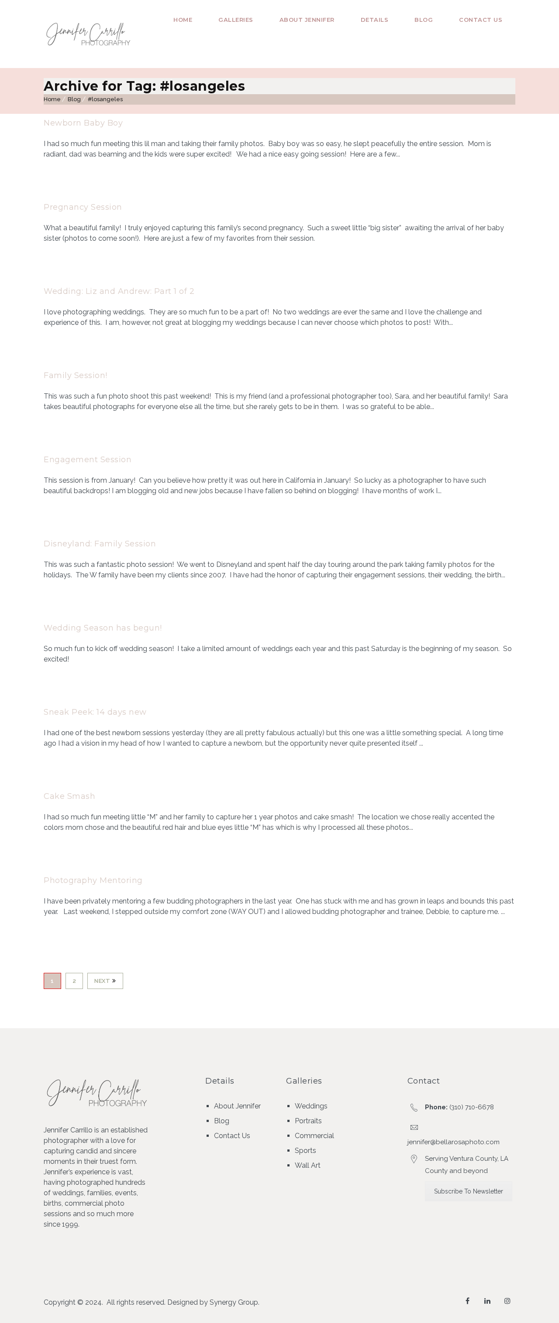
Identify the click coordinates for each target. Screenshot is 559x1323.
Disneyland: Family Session (100, 544)
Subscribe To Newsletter (468, 1191)
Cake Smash (69, 796)
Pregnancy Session (83, 207)
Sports (305, 1150)
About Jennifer (307, 19)
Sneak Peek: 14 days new (95, 712)
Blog (423, 19)
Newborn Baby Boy (83, 123)
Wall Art (308, 1165)
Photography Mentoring (93, 880)
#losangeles (105, 99)
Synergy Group (234, 1302)
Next (102, 981)
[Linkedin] (487, 1301)
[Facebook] (467, 1301)
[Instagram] (507, 1301)
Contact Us (480, 19)
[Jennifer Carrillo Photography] (89, 34)
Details (375, 19)
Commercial (314, 1136)
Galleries (235, 19)
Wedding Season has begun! (103, 628)
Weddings (311, 1106)
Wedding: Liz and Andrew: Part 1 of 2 (119, 291)
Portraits (308, 1121)
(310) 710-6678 (471, 1107)
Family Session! (75, 375)
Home (182, 19)
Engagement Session (87, 459)
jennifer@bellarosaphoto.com (453, 1142)
